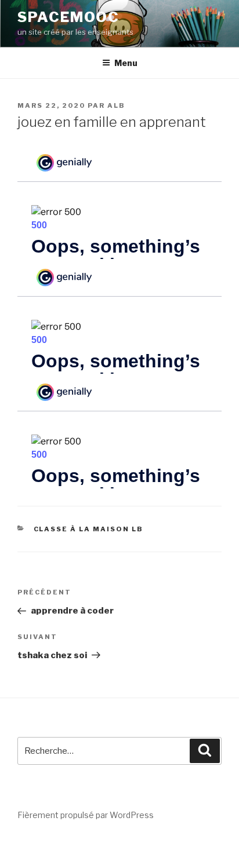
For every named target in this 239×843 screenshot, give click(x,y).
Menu (125, 63)
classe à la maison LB (89, 529)
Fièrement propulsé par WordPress (85, 815)
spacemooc (68, 17)
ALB (116, 105)
